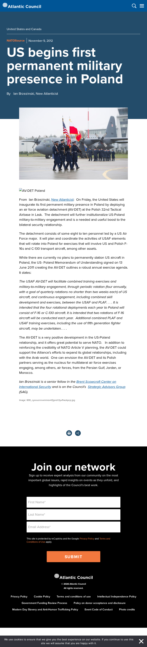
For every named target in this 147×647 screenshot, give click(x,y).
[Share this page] (78, 433)
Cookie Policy (42, 596)
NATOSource (16, 40)
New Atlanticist (62, 199)
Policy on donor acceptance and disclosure (100, 603)
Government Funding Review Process (44, 603)
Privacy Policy (87, 538)
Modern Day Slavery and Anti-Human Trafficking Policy (45, 609)
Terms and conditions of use (74, 596)
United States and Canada (24, 29)
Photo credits (127, 609)
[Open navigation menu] (141, 5)
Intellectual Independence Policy (116, 596)
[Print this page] (69, 433)
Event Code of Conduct (99, 609)
